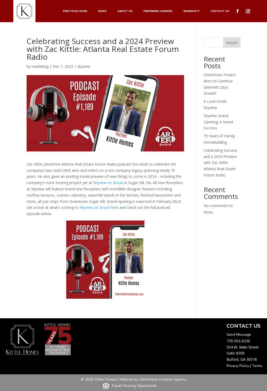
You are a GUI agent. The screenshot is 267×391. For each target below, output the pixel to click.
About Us (124, 11)
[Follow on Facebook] (237, 11)
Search (232, 42)
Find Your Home (75, 11)
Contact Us (219, 11)
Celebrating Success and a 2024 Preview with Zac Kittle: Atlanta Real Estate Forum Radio (220, 163)
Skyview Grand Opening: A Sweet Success (218, 122)
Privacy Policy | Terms (244, 365)
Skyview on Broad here (98, 207)
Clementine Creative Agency (162, 379)
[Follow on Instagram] (248, 11)
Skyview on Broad (108, 182)
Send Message (239, 334)
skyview (83, 66)
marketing (40, 66)
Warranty (191, 11)
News (102, 11)
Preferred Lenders (157, 11)
